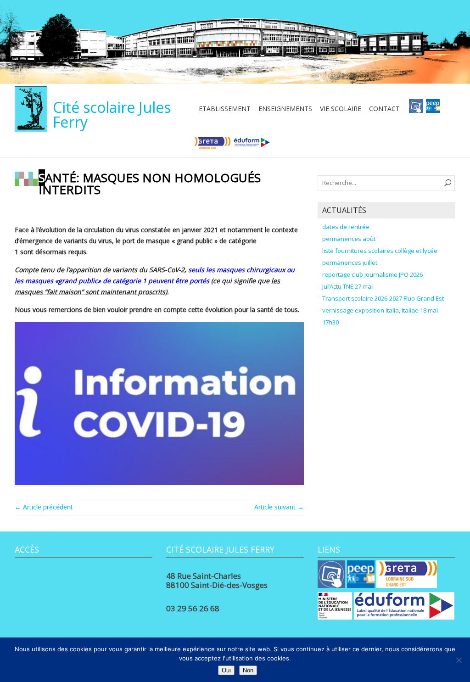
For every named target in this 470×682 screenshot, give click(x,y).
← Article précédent (44, 507)
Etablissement (225, 108)
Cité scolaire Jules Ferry (112, 114)
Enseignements (285, 108)
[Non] (458, 660)
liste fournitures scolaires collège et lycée (379, 250)
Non (248, 670)
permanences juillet (349, 262)
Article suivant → (279, 507)
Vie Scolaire (340, 108)
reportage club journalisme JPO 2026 (372, 274)
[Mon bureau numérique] (416, 109)
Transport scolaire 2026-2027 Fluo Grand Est (383, 298)
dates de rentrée (345, 227)
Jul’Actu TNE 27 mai (347, 286)
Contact (384, 108)
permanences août (348, 239)
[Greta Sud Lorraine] (212, 145)
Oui (226, 670)
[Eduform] (252, 145)
